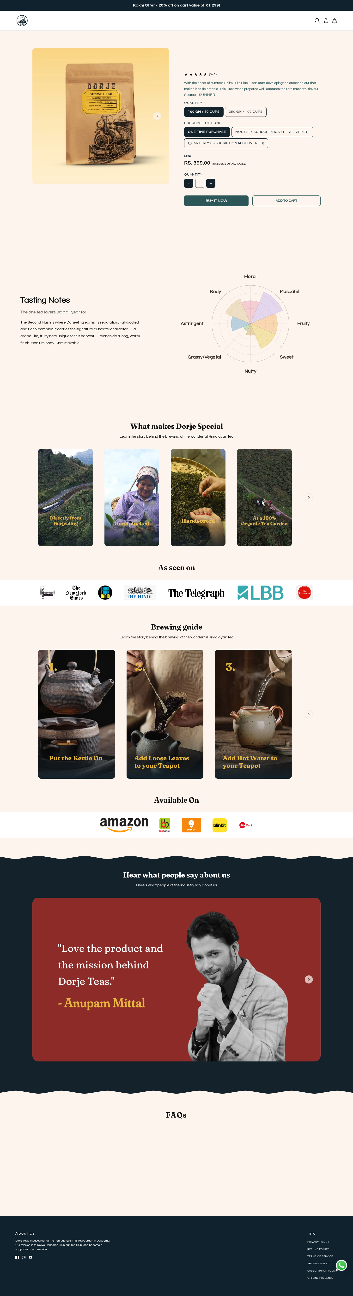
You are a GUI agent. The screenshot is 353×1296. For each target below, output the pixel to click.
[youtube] (30, 1257)
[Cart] (334, 20)
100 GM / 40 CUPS (204, 111)
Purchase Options (202, 123)
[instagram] (23, 1257)
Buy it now (216, 201)
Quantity (193, 103)
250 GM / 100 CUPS (246, 111)
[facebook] (17, 1257)
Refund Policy (318, 1249)
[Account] (325, 20)
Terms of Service (320, 1256)
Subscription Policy (322, 1271)
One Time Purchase (207, 132)
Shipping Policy (318, 1263)
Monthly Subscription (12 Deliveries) (272, 132)
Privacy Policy (318, 1242)
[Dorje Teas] (22, 21)
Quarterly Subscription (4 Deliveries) (226, 143)
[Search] (317, 20)
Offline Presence (320, 1278)
